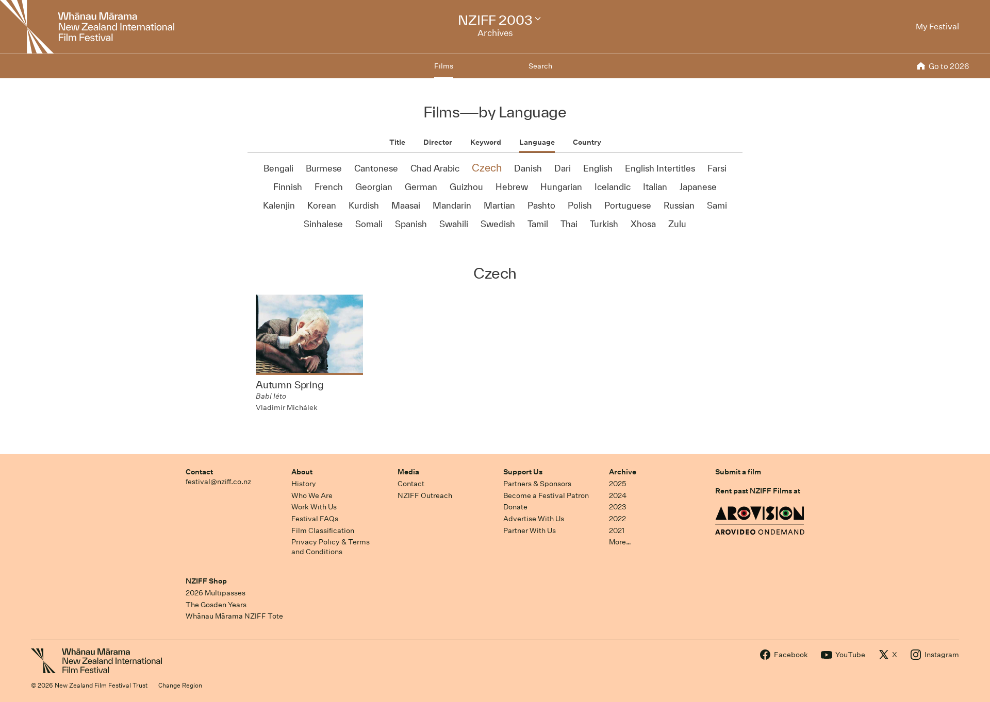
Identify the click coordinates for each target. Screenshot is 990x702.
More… (620, 541)
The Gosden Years (216, 604)
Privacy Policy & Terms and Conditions (330, 546)
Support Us (522, 471)
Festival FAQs (314, 518)
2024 (617, 495)
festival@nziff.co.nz (218, 481)
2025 (617, 483)
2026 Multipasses (215, 592)
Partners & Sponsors (537, 483)
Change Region (180, 685)
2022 (617, 518)
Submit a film (738, 471)
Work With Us (314, 506)
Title (397, 142)
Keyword (485, 142)
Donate (515, 506)
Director (437, 142)
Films (443, 66)
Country (587, 142)
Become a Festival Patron (546, 495)
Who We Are (312, 495)
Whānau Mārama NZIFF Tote (234, 616)
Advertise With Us (533, 518)
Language (537, 142)
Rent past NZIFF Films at (757, 490)
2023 (617, 506)
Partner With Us (529, 530)
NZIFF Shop (206, 581)
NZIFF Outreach (425, 495)
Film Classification (322, 530)
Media (408, 471)
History (303, 483)
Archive (622, 471)
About (301, 471)
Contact (199, 471)
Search (540, 66)
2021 (616, 530)
